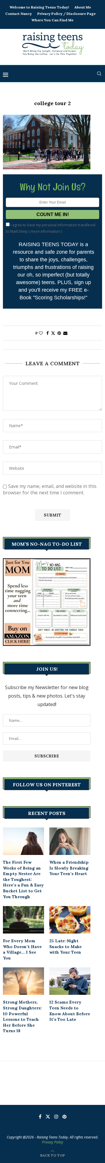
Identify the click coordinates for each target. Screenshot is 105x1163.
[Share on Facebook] (47, 333)
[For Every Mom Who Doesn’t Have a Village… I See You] (23, 919)
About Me (82, 7)
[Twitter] (48, 1116)
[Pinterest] (64, 1116)
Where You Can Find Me (53, 20)
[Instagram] (56, 1116)
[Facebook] (40, 1116)
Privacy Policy (52, 1142)
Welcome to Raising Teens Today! (39, 7)
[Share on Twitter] (53, 333)
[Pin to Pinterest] (59, 333)
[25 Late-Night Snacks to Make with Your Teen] (69, 919)
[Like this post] (41, 333)
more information (45, 231)
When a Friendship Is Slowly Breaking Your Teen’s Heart (69, 868)
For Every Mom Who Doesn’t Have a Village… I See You (22, 949)
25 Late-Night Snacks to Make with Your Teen (65, 946)
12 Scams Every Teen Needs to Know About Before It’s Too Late (69, 1010)
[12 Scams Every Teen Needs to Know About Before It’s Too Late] (69, 981)
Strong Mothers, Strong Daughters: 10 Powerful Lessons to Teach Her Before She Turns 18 (22, 1016)
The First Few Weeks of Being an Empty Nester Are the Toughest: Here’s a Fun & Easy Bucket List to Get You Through (23, 879)
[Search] (99, 73)
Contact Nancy (18, 13)
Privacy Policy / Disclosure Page (66, 13)
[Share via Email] (65, 333)
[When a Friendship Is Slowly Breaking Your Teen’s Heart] (69, 841)
